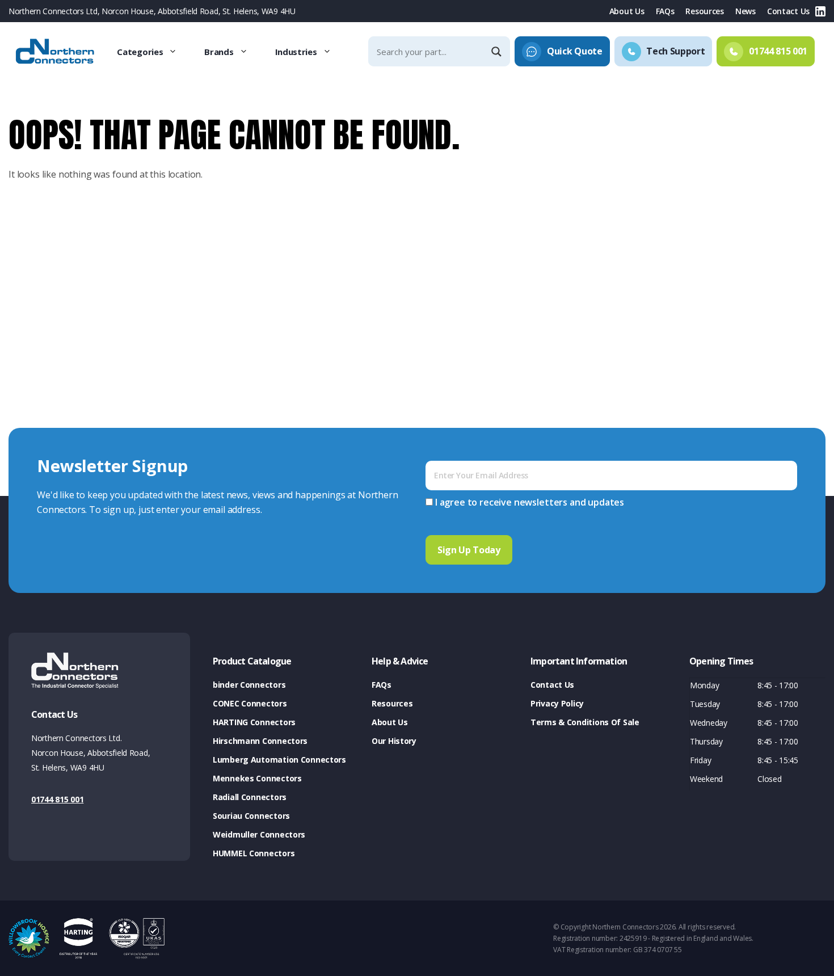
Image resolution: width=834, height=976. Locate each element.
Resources (704, 11)
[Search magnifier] (497, 52)
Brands (218, 51)
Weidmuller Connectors (259, 834)
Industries (296, 51)
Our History (394, 740)
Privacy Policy (557, 703)
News (745, 11)
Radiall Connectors (250, 797)
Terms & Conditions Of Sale (584, 722)
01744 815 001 (57, 799)
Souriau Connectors (251, 815)
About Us (627, 11)
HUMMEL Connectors (253, 853)
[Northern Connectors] (56, 51)
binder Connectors (249, 684)
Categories (140, 51)
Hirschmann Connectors (260, 740)
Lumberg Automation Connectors (279, 759)
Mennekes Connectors (257, 778)
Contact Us (788, 11)
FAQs (665, 11)
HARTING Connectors (254, 722)
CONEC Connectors (250, 703)
